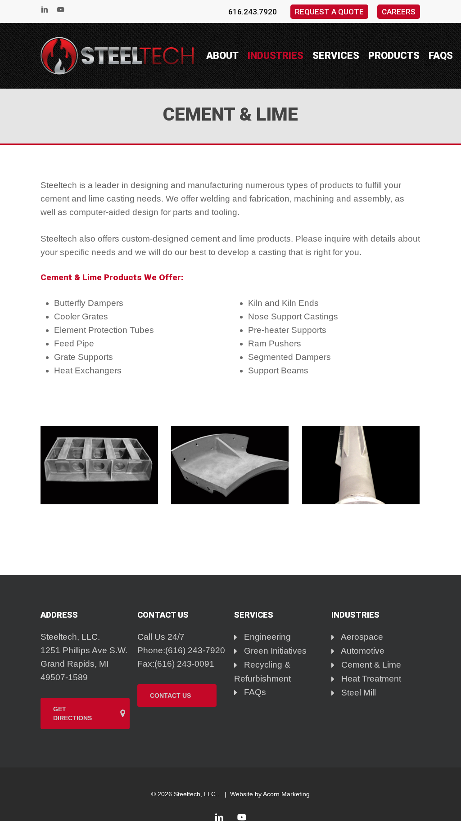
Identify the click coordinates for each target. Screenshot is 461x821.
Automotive (361, 650)
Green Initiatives (274, 650)
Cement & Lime (370, 664)
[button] (85, 713)
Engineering (266, 637)
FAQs (254, 692)
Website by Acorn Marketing (270, 794)
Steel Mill (357, 692)
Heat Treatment (370, 678)
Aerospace (361, 637)
